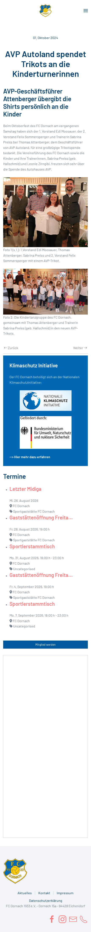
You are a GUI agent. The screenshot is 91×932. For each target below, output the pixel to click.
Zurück (13, 348)
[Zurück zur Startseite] (45, 10)
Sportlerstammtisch (32, 546)
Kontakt (44, 893)
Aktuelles (25, 893)
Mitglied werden (45, 644)
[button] (86, 10)
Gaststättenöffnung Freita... (41, 517)
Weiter (78, 348)
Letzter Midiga (25, 489)
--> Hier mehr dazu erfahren (30, 457)
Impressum (65, 893)
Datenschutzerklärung (45, 900)
